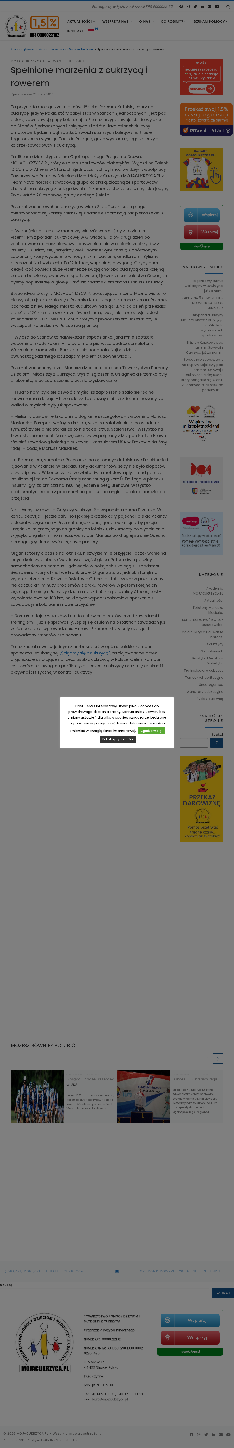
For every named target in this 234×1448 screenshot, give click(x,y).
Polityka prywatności (117, 739)
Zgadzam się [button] (151, 730)
